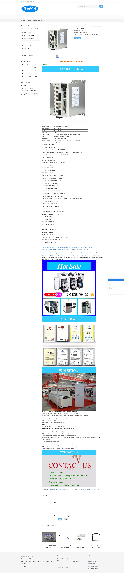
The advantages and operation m (30, 70)
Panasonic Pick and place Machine (30, 29)
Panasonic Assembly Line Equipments (81, 252)
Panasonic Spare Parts (37, 20)
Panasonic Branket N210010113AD (96, 546)
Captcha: (54, 516)
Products (42, 17)
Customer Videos (92, 563)
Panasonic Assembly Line (84, 247)
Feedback (77, 17)
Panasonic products (96, 252)
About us (33, 17)
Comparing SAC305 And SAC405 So (30, 76)
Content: (54, 509)
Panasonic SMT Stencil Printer (86, 254)
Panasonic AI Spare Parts (94, 255)
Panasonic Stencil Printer (28, 35)
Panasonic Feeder (52, 249)
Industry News (76, 561)
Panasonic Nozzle (61, 249)
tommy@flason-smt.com (28, 1)
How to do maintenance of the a (29, 67)
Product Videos (92, 561)
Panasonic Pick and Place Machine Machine (52, 254)
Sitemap (24, 566)
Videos (68, 17)
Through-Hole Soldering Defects (29, 73)
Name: (54, 502)
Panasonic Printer (73, 247)
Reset (66, 519)
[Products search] (101, 6)
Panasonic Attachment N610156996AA (64, 546)
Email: (54, 506)
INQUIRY (77, 38)
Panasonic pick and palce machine (50, 247)
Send (60, 519)
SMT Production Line (93, 568)
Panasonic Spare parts (71, 249)
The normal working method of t (30, 64)
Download (59, 17)
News (50, 17)
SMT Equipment (53, 255)
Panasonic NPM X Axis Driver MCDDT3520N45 (60, 489)
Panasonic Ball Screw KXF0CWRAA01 (80, 546)
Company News (76, 558)
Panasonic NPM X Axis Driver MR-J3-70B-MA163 (89, 489)
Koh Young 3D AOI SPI (93, 566)
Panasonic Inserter (63, 247)
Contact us (87, 17)
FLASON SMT (112, 283)
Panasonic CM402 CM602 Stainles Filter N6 (49, 546)
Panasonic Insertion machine (71, 254)
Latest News (76, 556)
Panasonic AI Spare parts (83, 249)
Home (24, 17)
